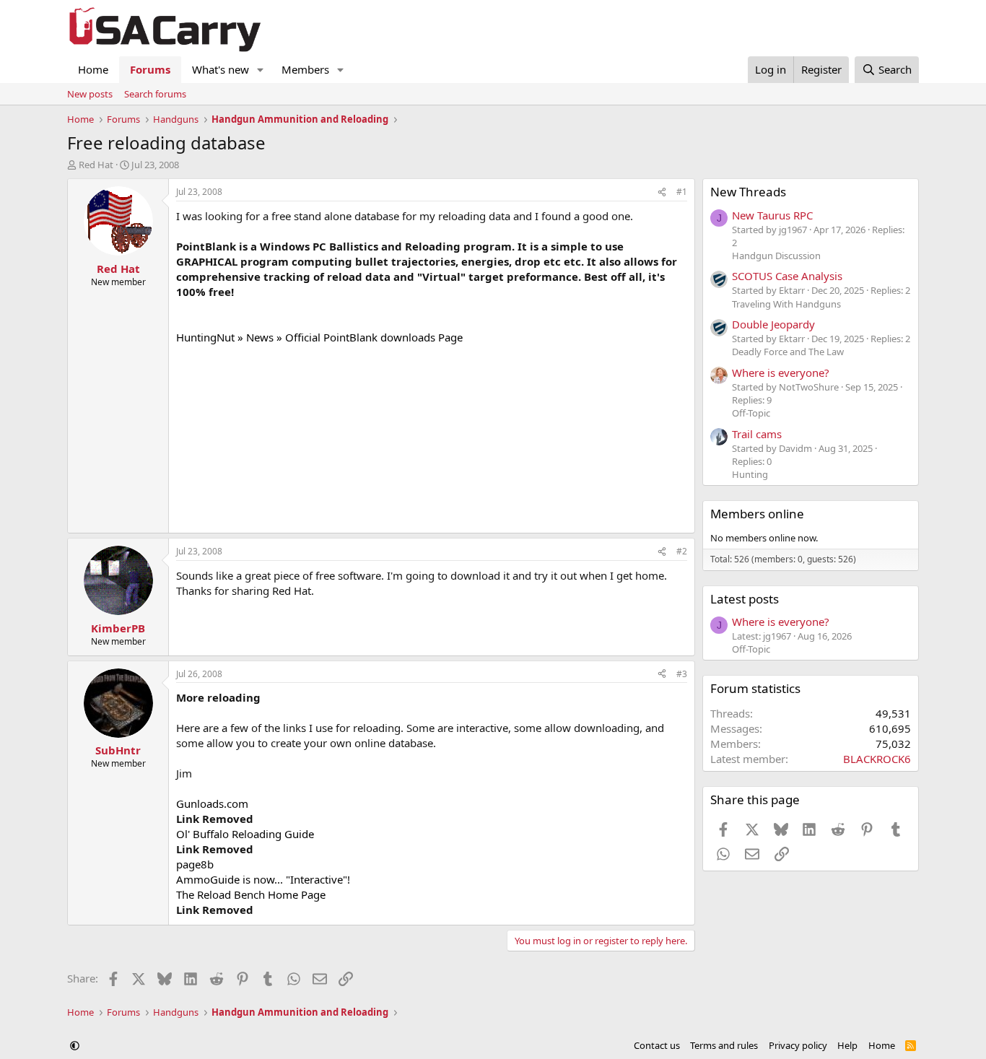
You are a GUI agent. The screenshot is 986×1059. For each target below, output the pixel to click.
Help (847, 1045)
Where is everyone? (780, 372)
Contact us (657, 1045)
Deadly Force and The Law (788, 351)
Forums (150, 69)
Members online (757, 513)
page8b (195, 864)
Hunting (750, 474)
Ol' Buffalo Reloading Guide (245, 834)
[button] (260, 69)
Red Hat (96, 164)
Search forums (155, 93)
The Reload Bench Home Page (251, 894)
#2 (681, 551)
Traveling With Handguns (786, 303)
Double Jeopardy (773, 324)
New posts (90, 93)
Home (93, 69)
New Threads (748, 191)
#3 (681, 674)
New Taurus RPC (772, 215)
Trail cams (757, 434)
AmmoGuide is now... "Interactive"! (263, 879)
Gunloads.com (212, 803)
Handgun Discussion (776, 255)
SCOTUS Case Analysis (787, 276)
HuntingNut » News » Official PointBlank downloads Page (319, 337)
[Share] (662, 192)
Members (305, 69)
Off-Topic (751, 412)
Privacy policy (798, 1045)
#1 (681, 192)
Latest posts (744, 598)
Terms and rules (724, 1045)
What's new (220, 69)
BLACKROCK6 (877, 758)
